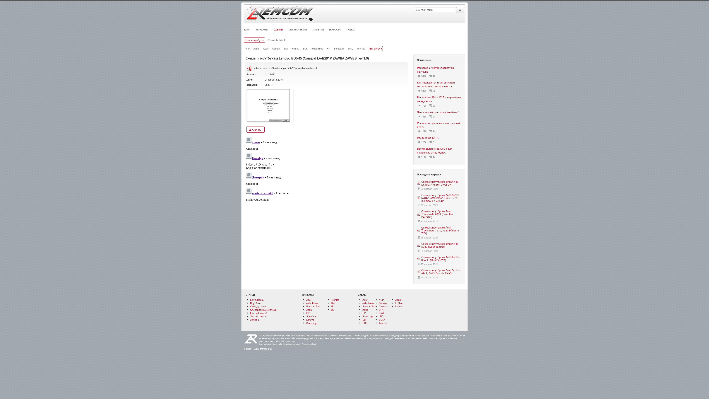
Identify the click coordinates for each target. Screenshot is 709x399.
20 (434, 91)
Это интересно (258, 316)
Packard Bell (313, 306)
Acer (247, 48)
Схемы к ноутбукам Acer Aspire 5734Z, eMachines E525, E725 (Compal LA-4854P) (440, 198)
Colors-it (383, 306)
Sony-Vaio (311, 316)
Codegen (383, 303)
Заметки (318, 29)
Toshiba (361, 48)
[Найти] (460, 10)
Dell (286, 48)
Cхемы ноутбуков (254, 40)
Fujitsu (295, 48)
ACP (381, 299)
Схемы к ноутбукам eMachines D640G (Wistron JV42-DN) (439, 183)
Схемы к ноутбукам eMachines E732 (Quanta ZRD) (439, 245)
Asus (266, 48)
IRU (333, 306)
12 (434, 76)
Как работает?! (258, 313)
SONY (382, 319)
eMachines (317, 48)
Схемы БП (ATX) (277, 40)
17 (434, 157)
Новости (335, 29)
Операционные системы (263, 309)
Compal (276, 48)
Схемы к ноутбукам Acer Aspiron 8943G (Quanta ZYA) (440, 258)
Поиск (351, 29)
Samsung (339, 48)
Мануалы (262, 29)
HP (328, 48)
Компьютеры (257, 299)
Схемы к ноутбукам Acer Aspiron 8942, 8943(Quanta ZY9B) (440, 271)
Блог (247, 29)
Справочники (298, 29)
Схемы (278, 29)
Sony (350, 48)
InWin (382, 313)
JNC (381, 316)
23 (434, 116)
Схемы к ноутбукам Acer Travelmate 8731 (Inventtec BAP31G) (437, 214)
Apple (256, 48)
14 (434, 131)
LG (332, 309)
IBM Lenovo (375, 48)
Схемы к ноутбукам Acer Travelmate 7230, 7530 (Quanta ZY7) (440, 230)
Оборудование (258, 306)
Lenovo (310, 319)
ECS (305, 48)
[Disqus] (326, 182)
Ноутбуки (255, 303)
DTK (381, 309)
